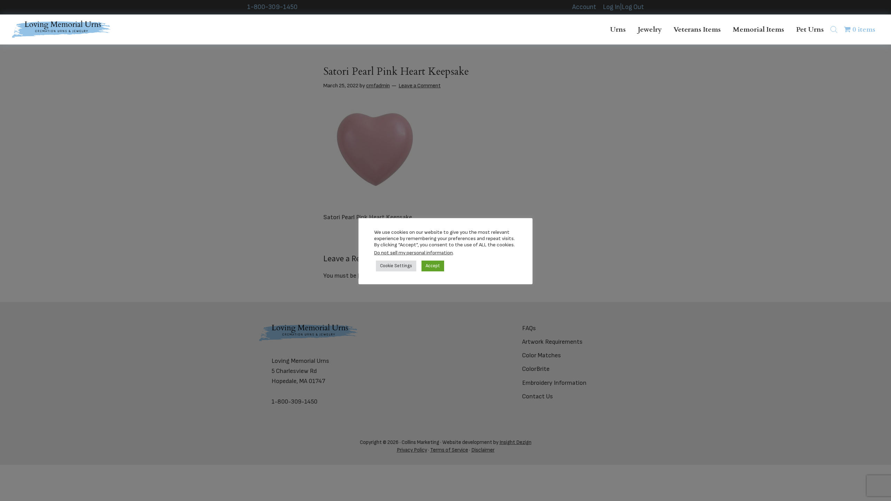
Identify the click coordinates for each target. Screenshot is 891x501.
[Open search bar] (833, 29)
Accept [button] (433, 266)
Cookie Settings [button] (396, 266)
